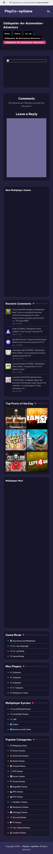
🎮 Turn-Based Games (20, 827)
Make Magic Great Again (31, 278)
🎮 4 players (15, 682)
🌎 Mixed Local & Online (20, 729)
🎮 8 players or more (19, 693)
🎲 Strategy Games (18, 812)
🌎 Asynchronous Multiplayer (22, 641)
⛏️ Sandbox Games (19, 802)
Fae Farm (37, 377)
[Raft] (37, 439)
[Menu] (48, 11)
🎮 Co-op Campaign (19, 646)
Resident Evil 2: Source (30, 561)
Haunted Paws (25, 205)
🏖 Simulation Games (19, 807)
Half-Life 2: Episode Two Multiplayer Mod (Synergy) (31, 598)
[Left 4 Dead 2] (37, 461)
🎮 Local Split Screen (19, 714)
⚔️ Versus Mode (17, 656)
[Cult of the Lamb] (16, 461)
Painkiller (21, 288)
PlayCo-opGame (18, 11)
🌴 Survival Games (18, 817)
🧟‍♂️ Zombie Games (18, 833)
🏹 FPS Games (16, 771)
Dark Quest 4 (24, 215)
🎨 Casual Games (17, 766)
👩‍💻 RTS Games (16, 797)
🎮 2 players (15, 672)
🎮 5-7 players (16, 687)
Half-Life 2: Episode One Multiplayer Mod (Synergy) (31, 616)
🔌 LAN (13, 719)
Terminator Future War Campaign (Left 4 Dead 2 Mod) (31, 517)
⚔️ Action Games (17, 750)
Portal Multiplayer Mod (30, 585)
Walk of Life (23, 245)
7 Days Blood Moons (28, 225)
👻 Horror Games (17, 776)
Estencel (22, 339)
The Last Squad (25, 235)
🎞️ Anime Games (17, 761)
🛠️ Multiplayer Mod (18, 745)
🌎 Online (14, 724)
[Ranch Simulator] (37, 418)
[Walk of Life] (16, 439)
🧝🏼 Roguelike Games (18, 786)
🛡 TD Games (15, 822)
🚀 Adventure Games (19, 756)
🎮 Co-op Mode (17, 651)
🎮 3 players (15, 677)
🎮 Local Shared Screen (20, 709)
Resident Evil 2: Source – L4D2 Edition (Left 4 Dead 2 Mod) (31, 534)
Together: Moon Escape (30, 268)
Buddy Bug (22, 196)
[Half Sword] (16, 418)
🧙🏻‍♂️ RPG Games (16, 791)
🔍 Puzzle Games (17, 781)
